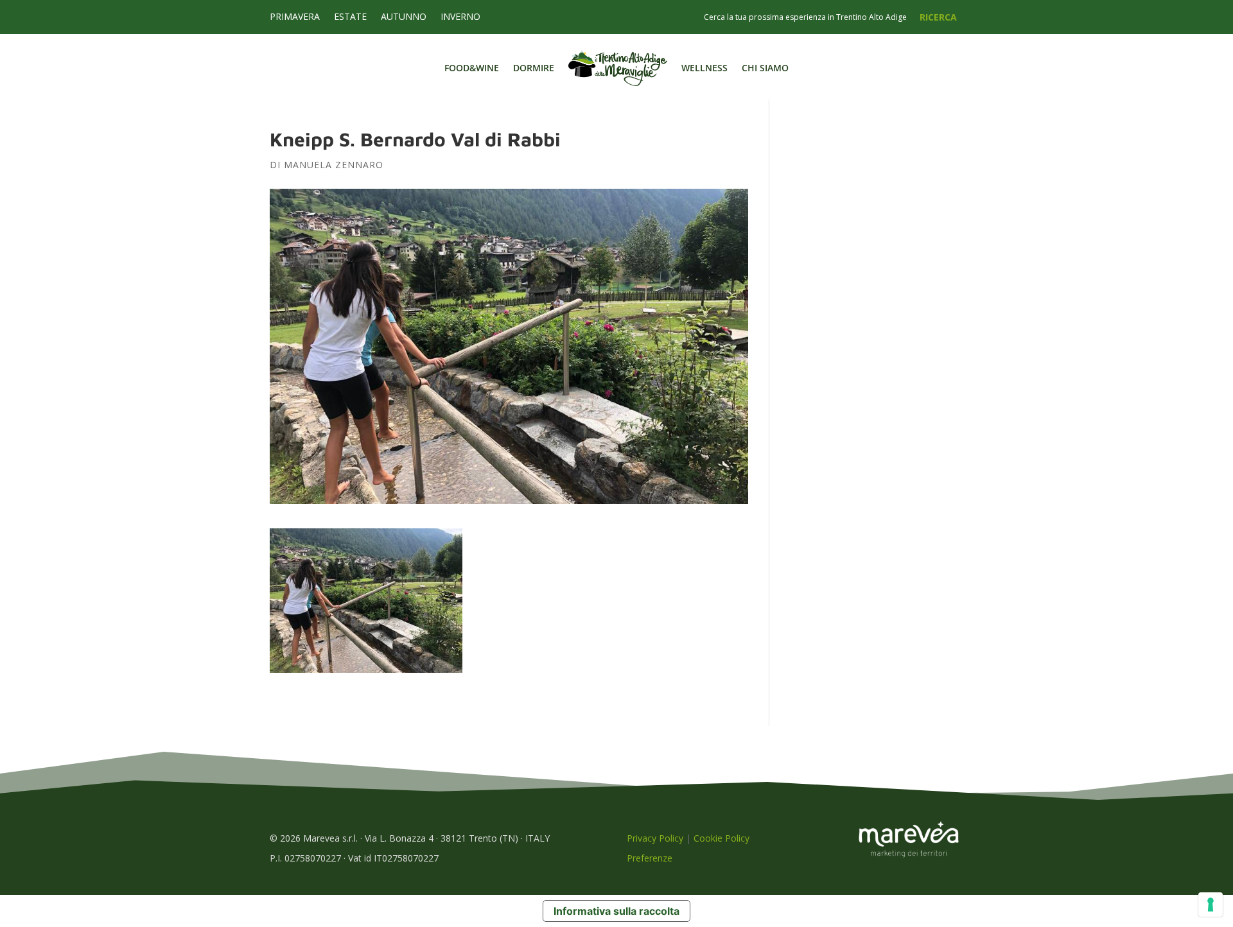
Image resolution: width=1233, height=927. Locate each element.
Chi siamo (765, 68)
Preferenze (649, 858)
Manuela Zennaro (333, 165)
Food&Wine (471, 68)
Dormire (533, 68)
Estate (350, 17)
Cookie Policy (721, 838)
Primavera (295, 17)
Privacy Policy (655, 838)
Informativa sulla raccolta (616, 911)
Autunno (403, 17)
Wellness (704, 68)
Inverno (460, 17)
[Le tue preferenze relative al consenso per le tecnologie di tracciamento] (1210, 904)
